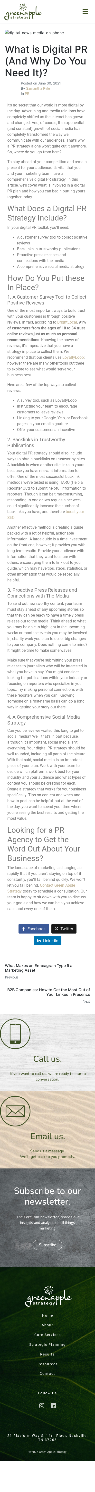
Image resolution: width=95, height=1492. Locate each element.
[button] (47, 1245)
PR (27, 93)
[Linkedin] (53, 1405)
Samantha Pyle (38, 88)
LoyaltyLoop (73, 357)
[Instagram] (42, 1405)
